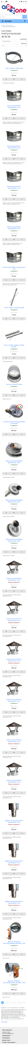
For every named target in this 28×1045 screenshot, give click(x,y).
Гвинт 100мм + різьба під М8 (14, 307)
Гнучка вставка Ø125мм (14, 384)
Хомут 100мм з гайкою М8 (14, 68)
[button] (7, 1)
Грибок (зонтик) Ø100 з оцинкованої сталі (14, 579)
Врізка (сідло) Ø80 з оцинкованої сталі (14, 268)
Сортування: (23, 39)
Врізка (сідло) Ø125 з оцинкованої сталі (14, 147)
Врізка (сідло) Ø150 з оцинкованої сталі (14, 187)
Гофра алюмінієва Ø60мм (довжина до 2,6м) (14, 461)
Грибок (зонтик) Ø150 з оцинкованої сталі (14, 740)
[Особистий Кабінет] (19, 1)
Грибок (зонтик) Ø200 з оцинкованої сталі (14, 781)
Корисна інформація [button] (2, 2)
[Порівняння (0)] (23, 1)
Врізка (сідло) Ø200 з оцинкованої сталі (14, 227)
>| (2, 1005)
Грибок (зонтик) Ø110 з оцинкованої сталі (14, 619)
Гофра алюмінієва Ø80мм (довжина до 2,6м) (14, 501)
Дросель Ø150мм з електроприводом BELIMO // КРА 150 (14, 981)
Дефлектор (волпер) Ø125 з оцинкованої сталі (14, 861)
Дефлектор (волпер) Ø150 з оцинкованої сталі (14, 902)
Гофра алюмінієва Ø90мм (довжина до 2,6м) (14, 540)
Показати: (24, 43)
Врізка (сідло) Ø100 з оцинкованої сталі (14, 106)
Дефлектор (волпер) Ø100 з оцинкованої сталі (14, 821)
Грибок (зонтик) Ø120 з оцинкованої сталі (14, 660)
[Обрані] (21, 1)
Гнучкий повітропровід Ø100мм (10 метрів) (14, 422)
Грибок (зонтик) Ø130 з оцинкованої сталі (14, 700)
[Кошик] (25, 1)
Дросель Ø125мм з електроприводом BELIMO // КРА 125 (14, 942)
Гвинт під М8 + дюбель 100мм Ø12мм (14, 346)
